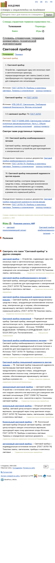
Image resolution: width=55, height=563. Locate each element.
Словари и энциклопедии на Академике (23, 10)
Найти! (49, 15)
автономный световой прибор (17, 444)
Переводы (40, 26)
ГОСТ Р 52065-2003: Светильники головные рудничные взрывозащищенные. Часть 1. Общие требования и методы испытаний (26, 123)
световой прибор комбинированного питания (25, 278)
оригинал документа (43, 91)
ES (46, 2)
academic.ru (10, 4)
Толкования (14, 26)
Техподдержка (17, 468)
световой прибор (11, 259)
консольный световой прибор (17, 406)
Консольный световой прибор (17, 422)
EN (36, 2)
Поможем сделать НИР (24, 223)
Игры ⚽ (40, 31)
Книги (15, 31)
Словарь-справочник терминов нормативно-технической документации (27, 22)
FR (51, 2)
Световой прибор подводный (17, 319)
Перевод (19, 54)
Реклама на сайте (29, 468)
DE (41, 2)
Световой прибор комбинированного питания (46, 230)
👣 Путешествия (6, 472)
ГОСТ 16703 (32, 97)
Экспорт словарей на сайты (10, 476)
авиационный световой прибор (18, 387)
